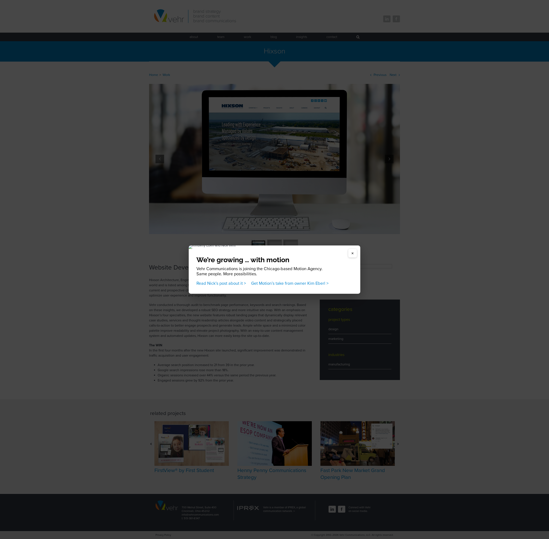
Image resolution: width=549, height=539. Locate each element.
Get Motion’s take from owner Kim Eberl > (290, 283)
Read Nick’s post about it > (221, 283)
